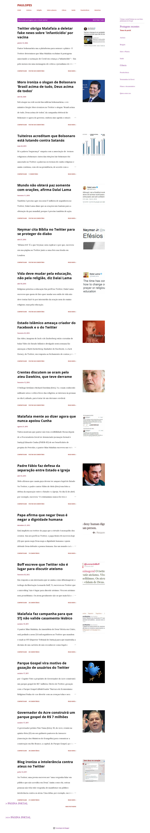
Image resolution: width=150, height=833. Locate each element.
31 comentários (34, 800)
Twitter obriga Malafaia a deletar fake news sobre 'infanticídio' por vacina (45, 32)
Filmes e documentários (127, 86)
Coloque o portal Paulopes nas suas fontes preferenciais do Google (131, 20)
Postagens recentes (129, 26)
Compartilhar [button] (22, 71)
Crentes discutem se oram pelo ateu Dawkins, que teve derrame (44, 374)
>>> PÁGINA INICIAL (18, 817)
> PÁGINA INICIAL (17, 803)
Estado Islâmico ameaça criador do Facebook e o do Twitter (46, 324)
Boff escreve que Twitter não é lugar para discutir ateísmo (42, 566)
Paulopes (24, 5)
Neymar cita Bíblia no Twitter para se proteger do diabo (46, 231)
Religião (39, 10)
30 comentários (34, 602)
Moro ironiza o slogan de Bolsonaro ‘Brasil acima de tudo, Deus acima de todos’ (46, 86)
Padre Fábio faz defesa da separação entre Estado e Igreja (43, 467)
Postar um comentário (36, 71)
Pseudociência (85, 10)
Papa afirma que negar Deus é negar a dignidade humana (42, 517)
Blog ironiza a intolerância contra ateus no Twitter (45, 763)
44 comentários (34, 701)
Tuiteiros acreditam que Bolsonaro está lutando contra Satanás (46, 138)
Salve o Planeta (125, 51)
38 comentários (34, 750)
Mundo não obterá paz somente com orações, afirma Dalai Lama (44, 187)
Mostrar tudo (98, 20)
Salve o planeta (51, 10)
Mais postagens (71, 806)
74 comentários (34, 553)
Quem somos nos (125, 93)
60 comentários (34, 652)
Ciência (64, 10)
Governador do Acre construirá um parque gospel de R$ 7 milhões (46, 714)
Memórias (98, 10)
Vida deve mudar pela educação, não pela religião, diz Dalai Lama (44, 275)
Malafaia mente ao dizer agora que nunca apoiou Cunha (46, 418)
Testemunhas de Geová (127, 79)
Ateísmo (28, 10)
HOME (19, 10)
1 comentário (33, 174)
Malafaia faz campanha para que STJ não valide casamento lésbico (44, 615)
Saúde (73, 10)
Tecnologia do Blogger (62, 828)
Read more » (72, 71)
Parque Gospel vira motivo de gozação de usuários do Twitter (43, 665)
